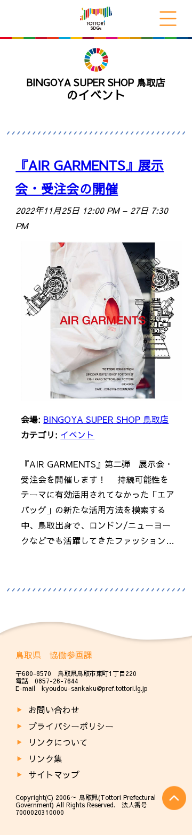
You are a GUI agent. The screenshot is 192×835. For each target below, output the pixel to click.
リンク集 (45, 758)
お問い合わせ (53, 709)
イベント (77, 434)
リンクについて (58, 742)
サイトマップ (53, 774)
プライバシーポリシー (71, 726)
